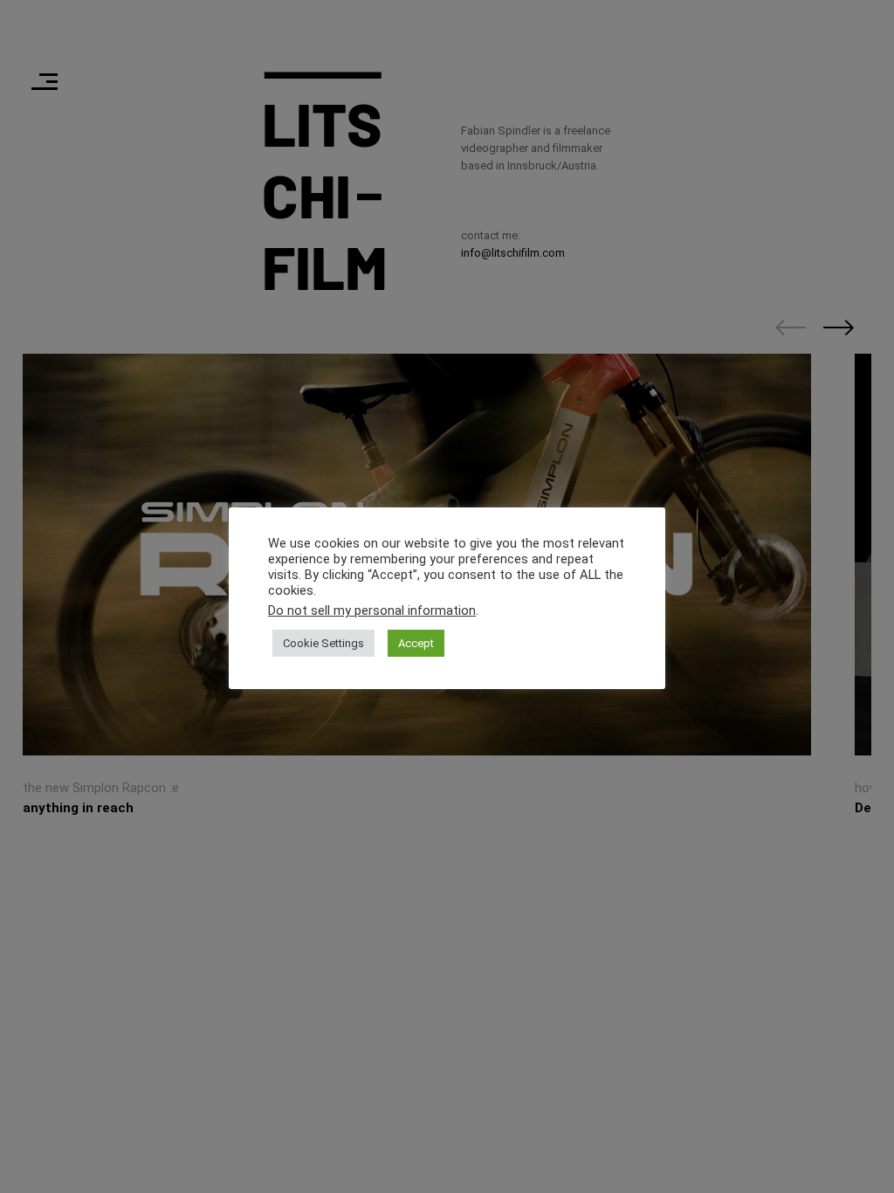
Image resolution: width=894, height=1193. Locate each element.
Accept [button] (416, 643)
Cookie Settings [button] (323, 643)
